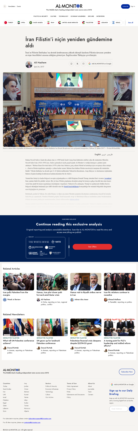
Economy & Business (78, 16)
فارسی (110, 154)
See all (130, 23)
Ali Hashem (40, 62)
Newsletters (11, 6)
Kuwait (26, 394)
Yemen (26, 397)
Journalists (91, 389)
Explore (91, 16)
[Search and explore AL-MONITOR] (4, 6)
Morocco (27, 408)
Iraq (25, 383)
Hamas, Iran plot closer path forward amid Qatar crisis (49, 293)
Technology (63, 16)
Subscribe (125, 6)
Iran (4, 392)
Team (90, 392)
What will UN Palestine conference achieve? (18, 342)
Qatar (5, 406)
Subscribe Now (127, 372)
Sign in (133, 6)
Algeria (26, 411)
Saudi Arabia (7, 389)
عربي (104, 154)
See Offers (92, 246)
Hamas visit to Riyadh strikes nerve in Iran (85, 293)
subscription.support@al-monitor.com (40, 418)
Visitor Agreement (72, 386)
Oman (26, 389)
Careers (90, 394)
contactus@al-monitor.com (32, 422)
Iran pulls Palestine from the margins (15, 293)
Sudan (26, 403)
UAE (4, 394)
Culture (53, 16)
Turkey (5, 386)
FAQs (68, 392)
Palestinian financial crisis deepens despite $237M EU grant (85, 342)
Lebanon (5, 408)
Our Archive (49, 397)
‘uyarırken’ (108, 178)
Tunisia (26, 406)
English (98, 154)
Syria (4, 411)
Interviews (100, 16)
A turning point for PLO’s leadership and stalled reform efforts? (117, 343)
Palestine (5, 400)
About (90, 386)
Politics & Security (41, 16)
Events (19, 6)
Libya (25, 400)
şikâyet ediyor (74, 199)
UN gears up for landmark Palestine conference (48, 342)
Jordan (26, 386)
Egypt (4, 403)
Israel (4, 397)
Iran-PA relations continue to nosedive (116, 293)
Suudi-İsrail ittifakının (71, 186)
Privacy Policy (71, 389)
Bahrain (26, 392)
